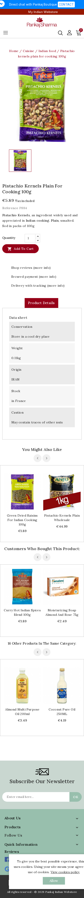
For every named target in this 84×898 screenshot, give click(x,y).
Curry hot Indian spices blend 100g (22, 612)
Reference (10, 208)
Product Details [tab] (41, 303)
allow (54, 881)
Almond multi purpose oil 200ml (22, 711)
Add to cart (20, 249)
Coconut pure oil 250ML (62, 711)
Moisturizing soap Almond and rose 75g (62, 612)
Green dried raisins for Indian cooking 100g (22, 519)
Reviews (11, 851)
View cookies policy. (65, 872)
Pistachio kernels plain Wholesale (62, 517)
